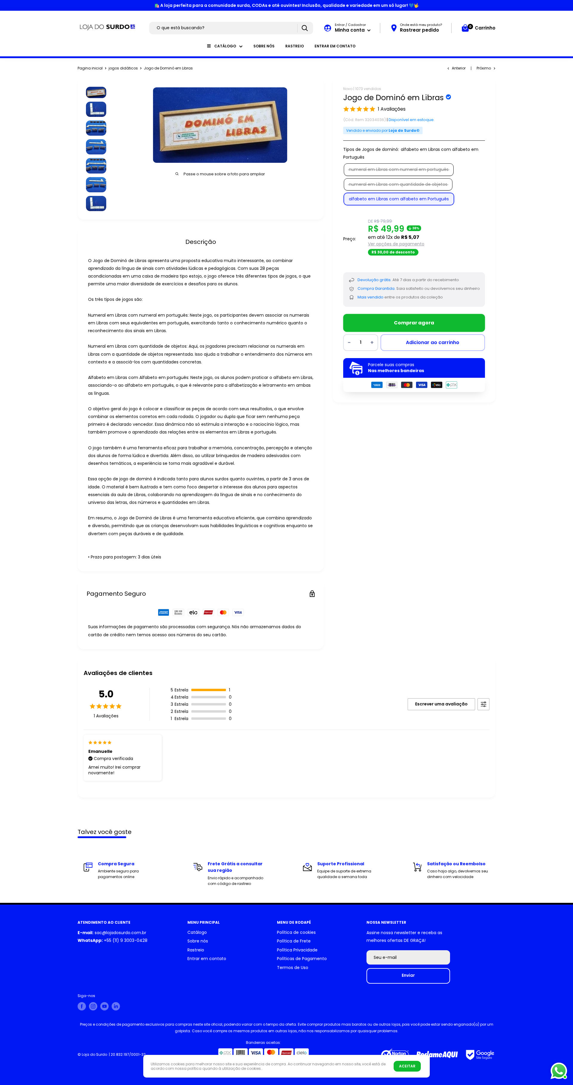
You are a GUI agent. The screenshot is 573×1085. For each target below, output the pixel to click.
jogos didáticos (123, 68)
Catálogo (225, 46)
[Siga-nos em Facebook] (82, 1006)
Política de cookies (296, 932)
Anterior (459, 68)
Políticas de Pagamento (302, 959)
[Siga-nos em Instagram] (93, 1006)
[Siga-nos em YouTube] (104, 1006)
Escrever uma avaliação (441, 704)
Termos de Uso (292, 968)
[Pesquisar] (304, 28)
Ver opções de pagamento (396, 244)
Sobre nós (264, 46)
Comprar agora (414, 322)
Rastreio (294, 46)
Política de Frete (294, 941)
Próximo (484, 68)
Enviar (408, 975)
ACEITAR (407, 1066)
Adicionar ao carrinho (432, 342)
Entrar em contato (335, 46)
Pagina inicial (90, 68)
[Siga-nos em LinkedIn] (116, 1006)
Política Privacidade (297, 950)
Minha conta (350, 30)
